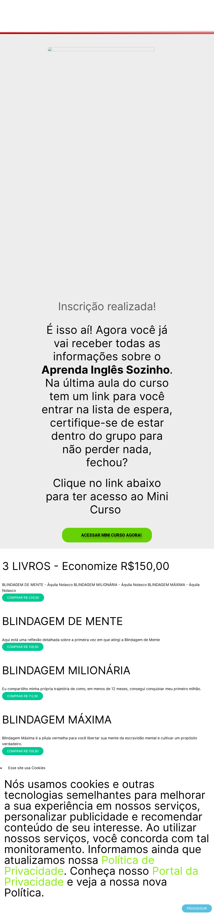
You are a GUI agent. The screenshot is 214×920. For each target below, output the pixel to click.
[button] (107, 535)
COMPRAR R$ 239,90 (23, 598)
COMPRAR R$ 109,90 (22, 647)
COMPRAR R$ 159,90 (22, 751)
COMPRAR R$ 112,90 (22, 696)
